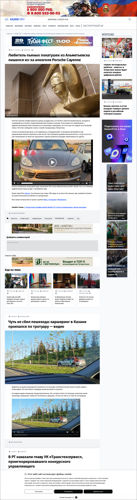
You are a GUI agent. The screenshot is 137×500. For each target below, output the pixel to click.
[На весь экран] (90, 183)
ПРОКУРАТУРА (59, 218)
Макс (46, 200)
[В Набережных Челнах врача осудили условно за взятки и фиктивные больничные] (64, 280)
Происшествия (62, 26)
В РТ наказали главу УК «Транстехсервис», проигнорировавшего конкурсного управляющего (45, 461)
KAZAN (17, 19)
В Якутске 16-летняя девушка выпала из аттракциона (86, 299)
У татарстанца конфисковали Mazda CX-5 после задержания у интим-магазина (55, 207)
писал (27, 193)
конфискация (36, 218)
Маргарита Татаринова (18, 213)
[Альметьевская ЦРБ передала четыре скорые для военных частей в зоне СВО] (16, 280)
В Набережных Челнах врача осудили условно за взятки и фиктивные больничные (64, 300)
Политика (37, 26)
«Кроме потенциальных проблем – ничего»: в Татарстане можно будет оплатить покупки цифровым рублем (115, 69)
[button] (52, 162)
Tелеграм (52, 200)
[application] (52, 162)
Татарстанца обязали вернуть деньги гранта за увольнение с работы (40, 299)
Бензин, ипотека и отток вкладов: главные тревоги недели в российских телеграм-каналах (116, 110)
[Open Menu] (6, 19)
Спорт (44, 26)
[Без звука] (87, 183)
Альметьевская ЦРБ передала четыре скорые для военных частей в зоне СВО (16, 300)
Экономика (19, 26)
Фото (72, 26)
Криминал (52, 26)
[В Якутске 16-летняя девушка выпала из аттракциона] (88, 280)
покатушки (48, 218)
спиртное (70, 218)
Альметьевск (24, 218)
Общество (9, 26)
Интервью (28, 26)
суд (78, 218)
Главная (9, 34)
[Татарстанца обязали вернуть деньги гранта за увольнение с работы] (40, 280)
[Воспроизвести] (14, 183)
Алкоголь (14, 218)
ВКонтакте (62, 200)
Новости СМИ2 (10, 256)
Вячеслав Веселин (16, 442)
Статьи (77, 26)
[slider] (50, 183)
